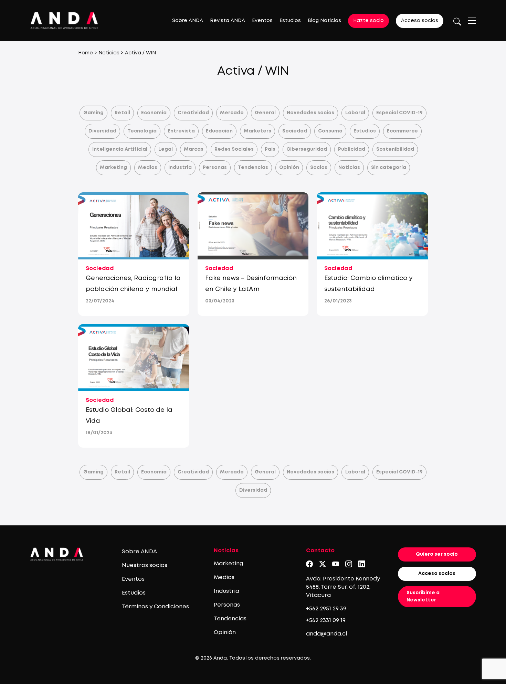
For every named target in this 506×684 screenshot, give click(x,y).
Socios (318, 167)
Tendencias (253, 167)
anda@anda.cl (326, 634)
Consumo (330, 131)
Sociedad (294, 131)
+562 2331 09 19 (326, 620)
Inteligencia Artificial (119, 149)
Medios (147, 167)
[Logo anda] (64, 20)
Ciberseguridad (306, 149)
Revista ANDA (227, 21)
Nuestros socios (144, 565)
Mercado (232, 113)
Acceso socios (419, 21)
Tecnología (142, 131)
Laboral (355, 113)
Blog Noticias (324, 21)
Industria (180, 167)
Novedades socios (310, 113)
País (270, 149)
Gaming (93, 113)
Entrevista (181, 131)
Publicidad (351, 149)
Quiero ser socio (437, 554)
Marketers (257, 131)
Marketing (113, 167)
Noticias (108, 53)
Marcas (193, 149)
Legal (165, 149)
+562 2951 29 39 (326, 608)
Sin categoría (388, 167)
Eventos (262, 21)
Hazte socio (368, 21)
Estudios (290, 21)
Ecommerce (402, 131)
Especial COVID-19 (399, 113)
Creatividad (193, 113)
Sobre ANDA (187, 21)
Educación (219, 131)
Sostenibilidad (395, 149)
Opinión (289, 167)
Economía (154, 113)
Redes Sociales (234, 149)
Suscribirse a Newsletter (423, 596)
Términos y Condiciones (155, 606)
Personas (215, 167)
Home (85, 53)
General (265, 113)
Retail (122, 113)
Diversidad (102, 131)
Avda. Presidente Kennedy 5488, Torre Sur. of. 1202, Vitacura (343, 587)
